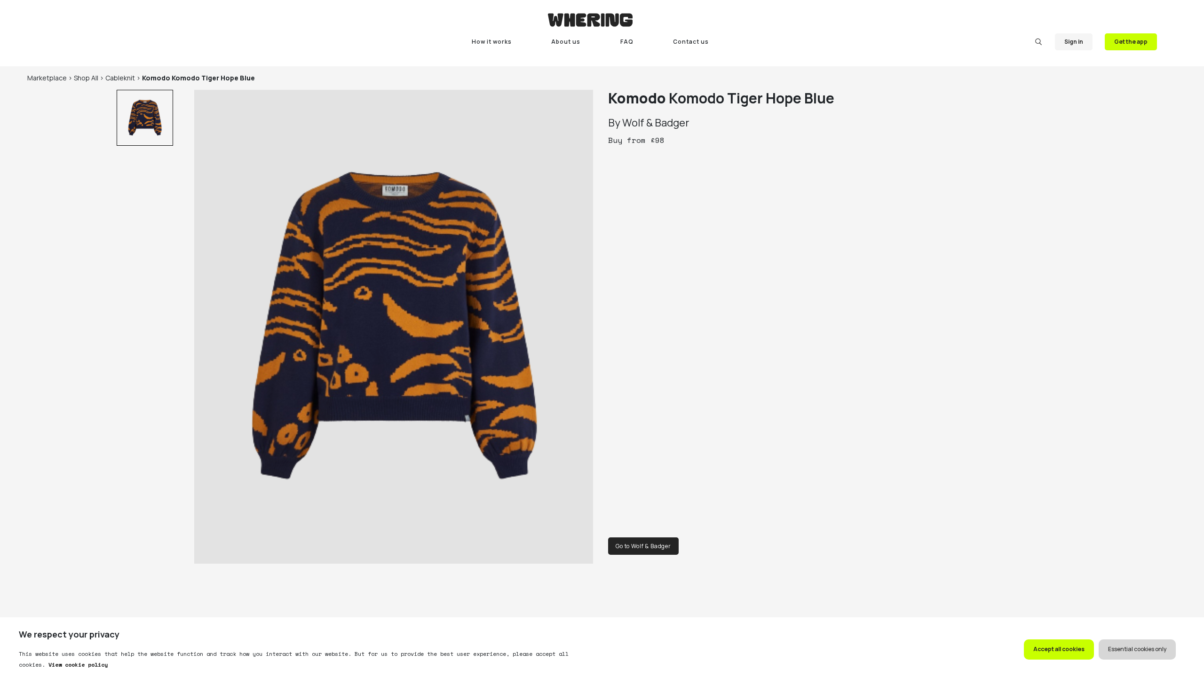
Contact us (691, 42)
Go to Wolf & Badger (643, 546)
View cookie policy (76, 665)
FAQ (627, 42)
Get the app (1131, 42)
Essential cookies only (1137, 649)
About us (565, 42)
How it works (492, 42)
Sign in (1073, 42)
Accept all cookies (1059, 649)
